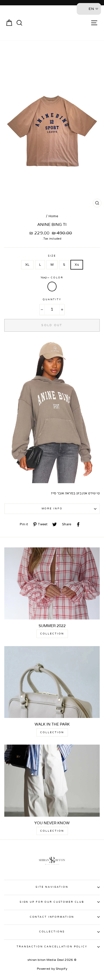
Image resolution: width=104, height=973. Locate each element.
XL (27, 265)
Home (53, 216)
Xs (77, 265)
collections (52, 931)
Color (52, 277)
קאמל (52, 286)
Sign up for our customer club (52, 901)
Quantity (52, 299)
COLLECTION (52, 633)
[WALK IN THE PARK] (52, 682)
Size (52, 255)
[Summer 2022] (52, 583)
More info (52, 508)
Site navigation (52, 886)
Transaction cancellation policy (52, 946)
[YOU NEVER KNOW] (52, 781)
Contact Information (52, 916)
